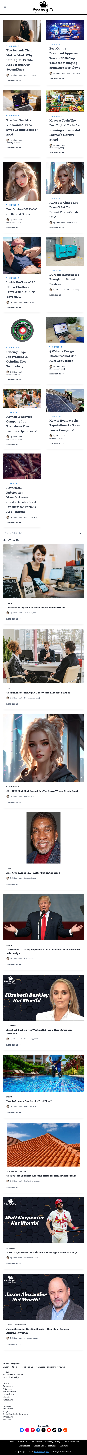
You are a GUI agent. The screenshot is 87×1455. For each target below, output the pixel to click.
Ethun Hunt (17, 75)
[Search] (80, 533)
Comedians (20, 1325)
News (9, 945)
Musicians (8, 1399)
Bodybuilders (9, 1391)
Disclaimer (24, 1445)
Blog (8, 869)
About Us (22, 1441)
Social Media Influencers (15, 1414)
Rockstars (8, 1408)
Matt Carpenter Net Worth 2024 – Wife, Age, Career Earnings (41, 1252)
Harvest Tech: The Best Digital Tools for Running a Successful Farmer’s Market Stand (64, 130)
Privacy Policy (52, 1441)
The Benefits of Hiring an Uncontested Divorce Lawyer (38, 692)
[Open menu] (5, 7)
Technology (12, 46)
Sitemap (64, 1445)
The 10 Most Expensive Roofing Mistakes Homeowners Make (41, 1175)
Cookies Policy (71, 1441)
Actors (9, 1325)
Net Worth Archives (13, 1374)
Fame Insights (41, 1451)
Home (6, 1371)
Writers (7, 1419)
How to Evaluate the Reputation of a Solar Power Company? (64, 425)
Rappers (7, 1405)
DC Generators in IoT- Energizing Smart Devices (64, 279)
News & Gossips (11, 1377)
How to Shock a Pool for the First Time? (29, 1101)
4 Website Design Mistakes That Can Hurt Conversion (62, 356)
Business (10, 603)
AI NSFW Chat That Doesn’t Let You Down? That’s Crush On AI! (42, 791)
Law (8, 688)
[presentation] (22, 31)
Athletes (10, 1248)
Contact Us (36, 1441)
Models (6, 1397)
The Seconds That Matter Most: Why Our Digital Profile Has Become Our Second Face (19, 59)
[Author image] (7, 75)
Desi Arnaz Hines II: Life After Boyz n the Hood (33, 872)
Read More (13, 80)
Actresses (11, 1026)
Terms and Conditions (45, 1445)
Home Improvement (16, 1172)
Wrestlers (8, 1416)
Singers (7, 1411)
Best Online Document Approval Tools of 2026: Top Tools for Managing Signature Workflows (64, 58)
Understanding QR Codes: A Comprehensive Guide (35, 607)
